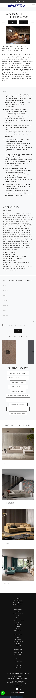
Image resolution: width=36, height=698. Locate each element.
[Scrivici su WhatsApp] (3, 693)
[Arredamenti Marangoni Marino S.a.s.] (18, 5)
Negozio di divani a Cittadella (18, 404)
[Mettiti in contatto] (16, 1)
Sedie (18, 628)
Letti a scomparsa (18, 641)
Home (6, 9)
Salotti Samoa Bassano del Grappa (18, 373)
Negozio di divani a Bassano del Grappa (18, 395)
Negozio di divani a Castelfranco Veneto (18, 400)
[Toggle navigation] (33, 5)
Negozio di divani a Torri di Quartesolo (18, 409)
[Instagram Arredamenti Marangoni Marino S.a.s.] (23, 1)
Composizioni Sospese (18, 620)
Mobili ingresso (18, 624)
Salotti (21, 9)
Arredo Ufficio (18, 661)
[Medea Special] (32, 22)
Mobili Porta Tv (18, 622)
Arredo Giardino (18, 668)
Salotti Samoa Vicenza (18, 391)
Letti (18, 637)
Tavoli (18, 626)
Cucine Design (18, 601)
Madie (18, 616)
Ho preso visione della (15, 325)
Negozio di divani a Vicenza (18, 413)
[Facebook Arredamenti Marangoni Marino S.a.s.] (19, 1)
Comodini (18, 639)
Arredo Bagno (18, 630)
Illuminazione (18, 652)
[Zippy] (4, 22)
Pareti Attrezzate (18, 614)
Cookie (7, 697)
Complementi (18, 654)
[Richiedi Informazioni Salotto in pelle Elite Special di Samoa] (12, 22)
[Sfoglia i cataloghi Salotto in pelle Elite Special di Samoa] (23, 22)
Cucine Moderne (18, 603)
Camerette (18, 645)
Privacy (3, 697)
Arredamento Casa (13, 9)
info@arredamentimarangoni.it (20, 683)
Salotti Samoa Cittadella (18, 382)
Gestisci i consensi (17, 697)
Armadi (18, 643)
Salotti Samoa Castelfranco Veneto (18, 378)
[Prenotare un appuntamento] (12, 1)
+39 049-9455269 (19, 681)
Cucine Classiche (18, 605)
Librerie (18, 611)
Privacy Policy (21, 325)
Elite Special (27, 9)
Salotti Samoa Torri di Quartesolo (18, 386)
